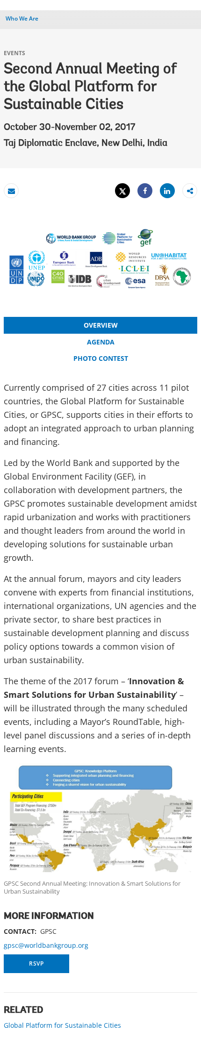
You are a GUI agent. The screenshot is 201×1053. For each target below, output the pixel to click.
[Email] (11, 190)
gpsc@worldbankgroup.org (46, 945)
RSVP (36, 963)
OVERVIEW (101, 325)
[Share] (145, 190)
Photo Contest (100, 358)
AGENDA (101, 341)
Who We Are (22, 18)
